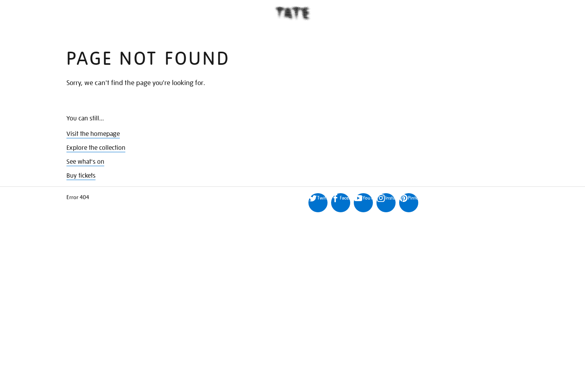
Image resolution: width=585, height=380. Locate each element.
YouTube (368, 197)
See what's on (85, 162)
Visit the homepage (93, 134)
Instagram (390, 197)
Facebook (345, 197)
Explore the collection (95, 148)
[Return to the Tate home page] (292, 13)
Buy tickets (81, 176)
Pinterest (413, 197)
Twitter (322, 197)
